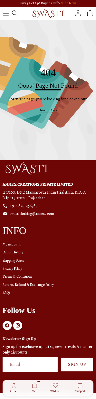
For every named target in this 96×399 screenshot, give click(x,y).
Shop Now (68, 3)
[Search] (14, 13)
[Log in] (78, 13)
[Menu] (6, 13)
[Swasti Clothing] (47, 13)
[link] (48, 110)
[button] (90, 13)
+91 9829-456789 (24, 206)
